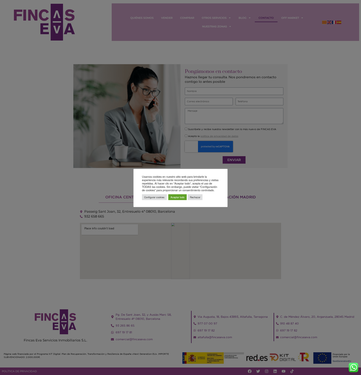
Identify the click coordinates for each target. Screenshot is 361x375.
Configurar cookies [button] (154, 197)
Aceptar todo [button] (177, 197)
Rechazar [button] (195, 197)
